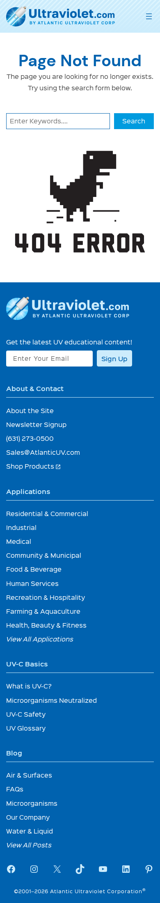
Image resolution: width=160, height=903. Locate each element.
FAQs (14, 789)
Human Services (32, 583)
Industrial (21, 527)
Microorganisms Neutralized (51, 700)
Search (133, 120)
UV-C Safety (26, 714)
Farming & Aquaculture (43, 611)
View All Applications (39, 639)
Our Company (28, 817)
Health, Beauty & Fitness (46, 625)
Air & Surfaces (29, 775)
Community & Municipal (43, 555)
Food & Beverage (34, 569)
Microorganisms (31, 803)
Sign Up (114, 358)
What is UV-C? (29, 686)
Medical (18, 541)
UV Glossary (26, 728)
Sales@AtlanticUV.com (43, 452)
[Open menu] (149, 16)
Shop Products (33, 466)
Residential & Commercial (47, 513)
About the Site (30, 410)
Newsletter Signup (36, 424)
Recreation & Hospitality (45, 597)
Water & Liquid (29, 831)
